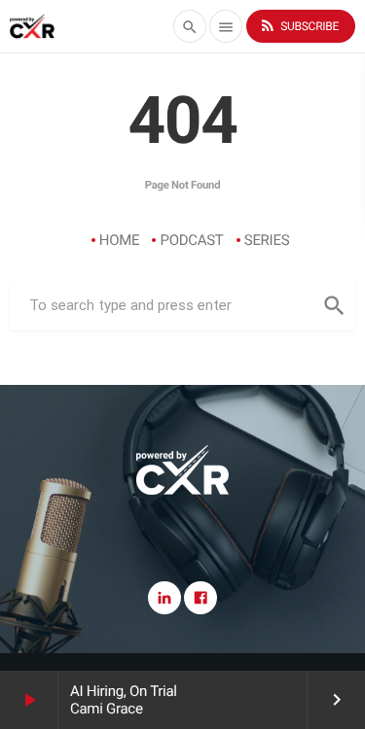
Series (267, 240)
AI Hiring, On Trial (123, 691)
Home (119, 240)
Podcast (191, 240)
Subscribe (299, 25)
